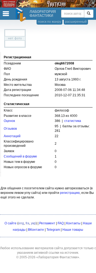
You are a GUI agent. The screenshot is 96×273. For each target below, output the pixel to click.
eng (21, 223)
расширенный (76, 22)
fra (27, 223)
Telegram (53, 230)
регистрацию (70, 193)
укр (33, 223)
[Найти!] (88, 14)
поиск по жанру (49, 22)
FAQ (61, 223)
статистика (72, 121)
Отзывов (10, 128)
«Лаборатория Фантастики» (57, 257)
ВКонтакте (36, 230)
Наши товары (72, 230)
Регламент (47, 223)
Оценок (9, 121)
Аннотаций (12, 136)
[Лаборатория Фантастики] (21, 14)
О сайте (11, 223)
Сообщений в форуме (20, 156)
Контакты (73, 223)
